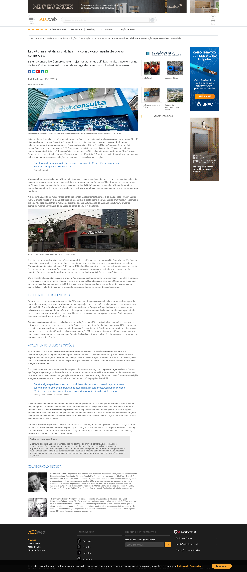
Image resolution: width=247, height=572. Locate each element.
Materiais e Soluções (67, 38)
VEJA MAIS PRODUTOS (163, 116)
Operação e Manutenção (188, 550)
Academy (91, 29)
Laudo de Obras (171, 78)
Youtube (87, 547)
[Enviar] (168, 544)
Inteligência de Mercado (187, 544)
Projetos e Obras (184, 538)
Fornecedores (107, 29)
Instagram (87, 559)
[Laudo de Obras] (175, 68)
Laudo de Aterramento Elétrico (151, 106)
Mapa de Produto (36, 550)
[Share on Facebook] (29, 73)
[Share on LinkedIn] (42, 73)
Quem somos (34, 543)
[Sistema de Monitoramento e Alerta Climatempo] (175, 95)
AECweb (35, 38)
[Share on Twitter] (33, 73)
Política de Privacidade (190, 566)
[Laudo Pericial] (151, 68)
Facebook (87, 541)
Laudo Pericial (147, 78)
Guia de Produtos (57, 29)
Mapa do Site (34, 546)
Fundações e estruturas (92, 38)
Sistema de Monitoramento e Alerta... (172, 107)
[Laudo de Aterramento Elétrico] (151, 95)
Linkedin (87, 553)
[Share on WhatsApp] (46, 73)
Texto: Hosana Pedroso (36, 85)
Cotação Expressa (127, 29)
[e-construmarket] (185, 531)
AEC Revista (76, 29)
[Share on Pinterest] (38, 73)
